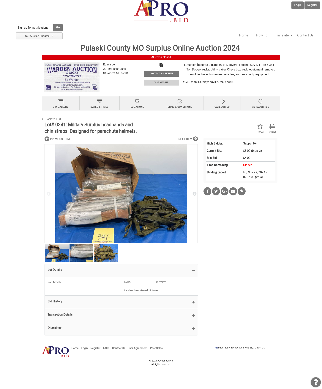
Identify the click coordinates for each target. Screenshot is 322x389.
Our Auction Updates (37, 35)
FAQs (106, 348)
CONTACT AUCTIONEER (161, 73)
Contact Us (305, 35)
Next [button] (194, 193)
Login (297, 5)
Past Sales (156, 348)
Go (58, 27)
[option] (121, 193)
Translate (282, 35)
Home (243, 35)
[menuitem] (243, 35)
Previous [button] (48, 193)
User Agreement (137, 348)
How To (261, 35)
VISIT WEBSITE (161, 82)
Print (272, 132)
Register (312, 5)
